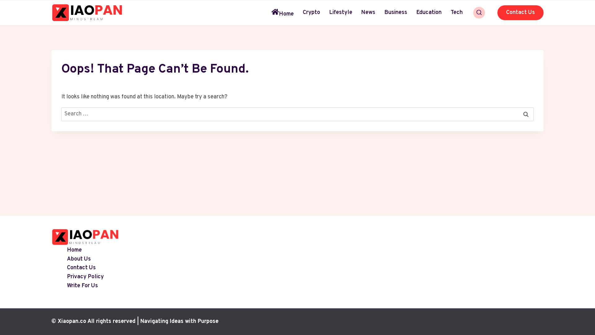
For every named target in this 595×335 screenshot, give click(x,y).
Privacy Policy (85, 277)
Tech (457, 12)
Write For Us (82, 285)
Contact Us (520, 12)
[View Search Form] (479, 13)
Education (429, 12)
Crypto (311, 12)
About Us (79, 259)
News (368, 12)
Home (286, 14)
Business (395, 12)
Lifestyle (340, 12)
